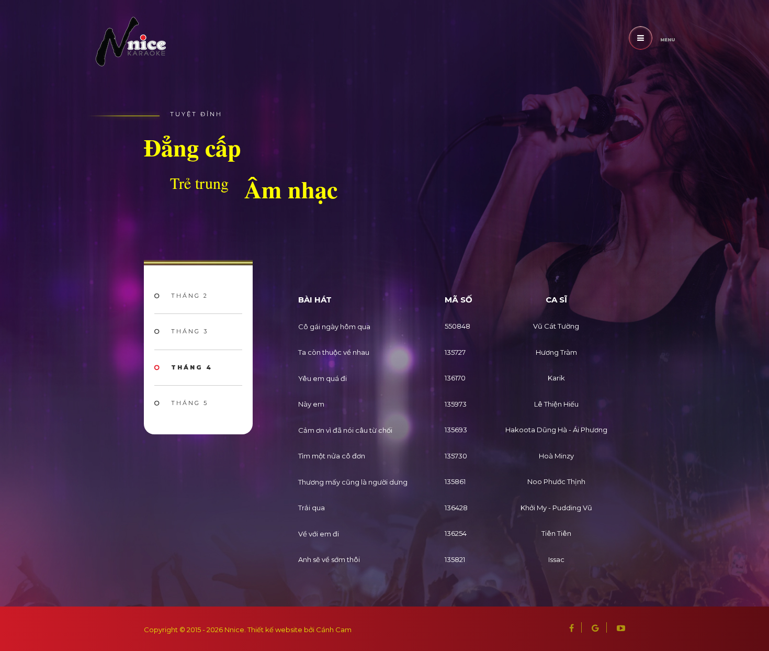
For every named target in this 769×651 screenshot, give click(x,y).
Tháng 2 (189, 295)
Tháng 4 (191, 367)
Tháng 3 (189, 331)
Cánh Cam (334, 629)
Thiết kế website (274, 629)
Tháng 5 (189, 403)
